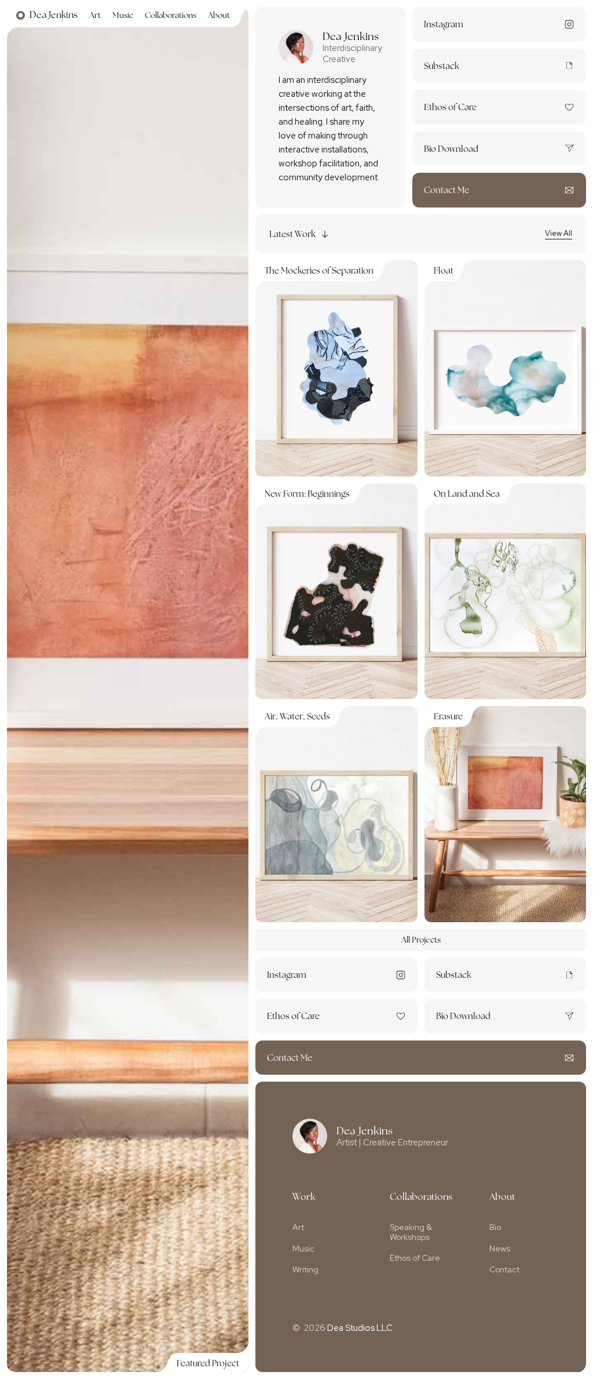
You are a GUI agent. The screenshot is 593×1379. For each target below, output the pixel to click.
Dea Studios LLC (360, 1328)
